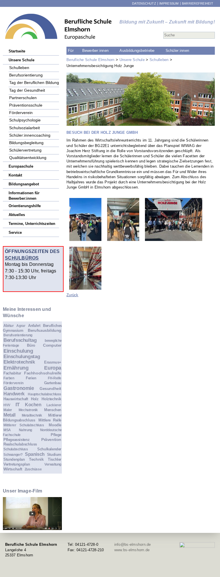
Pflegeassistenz (16, 439)
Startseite (17, 51)
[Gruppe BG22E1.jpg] (173, 219)
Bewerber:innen (95, 50)
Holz (34, 399)
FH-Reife (54, 378)
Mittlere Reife (49, 420)
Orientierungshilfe (25, 206)
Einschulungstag (21, 356)
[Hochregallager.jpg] (85, 268)
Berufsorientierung (26, 75)
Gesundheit (50, 388)
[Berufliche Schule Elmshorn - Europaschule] (58, 27)
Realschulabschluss (20, 444)
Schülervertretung (25, 150)
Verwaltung (52, 464)
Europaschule (21, 166)
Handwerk (14, 393)
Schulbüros (22, 257)
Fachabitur (12, 373)
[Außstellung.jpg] (123, 219)
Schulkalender (49, 449)
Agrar (20, 325)
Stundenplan (14, 459)
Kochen (33, 404)
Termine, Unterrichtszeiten (32, 223)
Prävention (51, 439)
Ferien (31, 378)
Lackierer (53, 405)
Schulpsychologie (25, 120)
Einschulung (18, 351)
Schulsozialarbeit (24, 127)
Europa (52, 368)
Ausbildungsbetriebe (136, 50)
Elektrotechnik (19, 362)
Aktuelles (17, 215)
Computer (52, 345)
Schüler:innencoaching (29, 135)
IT (17, 404)
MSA (7, 430)
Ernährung (16, 368)
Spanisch (35, 454)
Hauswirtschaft (15, 399)
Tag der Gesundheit (27, 90)
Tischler (54, 459)
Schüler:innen (177, 50)
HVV (6, 405)
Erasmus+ (52, 362)
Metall (9, 415)
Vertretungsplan (16, 464)
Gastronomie (18, 388)
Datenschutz (144, 3)
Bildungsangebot (24, 184)
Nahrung (25, 430)
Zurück (72, 295)
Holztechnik (51, 399)
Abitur (8, 325)
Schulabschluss (15, 449)
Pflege (56, 435)
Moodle (55, 425)
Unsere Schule (132, 60)
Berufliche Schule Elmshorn (90, 60)
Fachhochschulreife (42, 373)
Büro (31, 345)
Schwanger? (13, 454)
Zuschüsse (33, 469)
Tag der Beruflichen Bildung (34, 82)
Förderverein (21, 112)
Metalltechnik (32, 415)
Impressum (168, 3)
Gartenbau (53, 383)
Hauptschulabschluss (44, 394)
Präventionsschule (25, 105)
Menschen (52, 410)
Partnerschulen (23, 97)
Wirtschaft (12, 469)
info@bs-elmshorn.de (132, 544)
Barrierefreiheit (197, 3)
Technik (36, 459)
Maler (7, 410)
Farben (8, 378)
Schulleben (159, 60)
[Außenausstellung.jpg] (85, 219)
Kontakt (15, 175)
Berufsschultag (20, 340)
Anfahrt (34, 325)
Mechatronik (28, 410)
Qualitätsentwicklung (27, 157)
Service (15, 232)
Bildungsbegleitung (26, 142)
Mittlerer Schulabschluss (23, 425)
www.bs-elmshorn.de (132, 550)
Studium (54, 454)
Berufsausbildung (44, 330)
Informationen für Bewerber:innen (24, 193)
